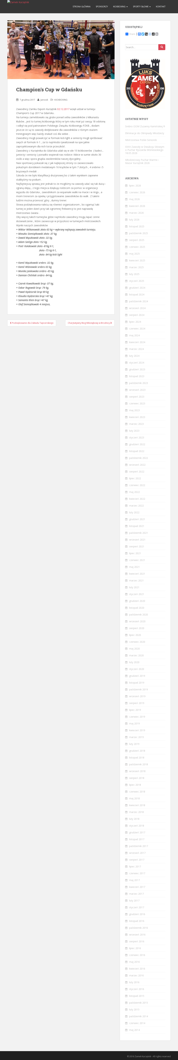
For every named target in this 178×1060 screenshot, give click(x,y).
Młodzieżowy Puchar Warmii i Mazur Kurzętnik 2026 (141, 161)
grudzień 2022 (137, 444)
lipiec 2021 (135, 553)
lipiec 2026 (135, 185)
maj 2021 (134, 566)
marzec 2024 (136, 349)
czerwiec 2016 (137, 955)
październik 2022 (138, 458)
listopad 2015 (136, 995)
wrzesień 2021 (137, 539)
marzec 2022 (136, 505)
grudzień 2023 (137, 369)
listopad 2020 (136, 607)
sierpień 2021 (136, 546)
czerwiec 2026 (137, 192)
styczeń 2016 (136, 989)
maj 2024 (134, 335)
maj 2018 (134, 798)
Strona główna (82, 6)
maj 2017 (134, 880)
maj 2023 (134, 410)
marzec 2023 (136, 424)
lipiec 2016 (135, 948)
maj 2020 (134, 648)
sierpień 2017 (136, 859)
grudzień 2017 (137, 832)
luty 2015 (134, 1009)
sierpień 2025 (136, 240)
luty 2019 (134, 744)
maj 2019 (134, 723)
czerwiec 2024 (137, 328)
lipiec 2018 (135, 784)
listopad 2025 (136, 226)
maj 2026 (134, 199)
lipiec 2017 (135, 866)
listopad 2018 (136, 757)
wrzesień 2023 (137, 389)
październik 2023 (138, 383)
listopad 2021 (136, 526)
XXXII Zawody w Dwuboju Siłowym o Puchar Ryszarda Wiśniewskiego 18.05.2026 (144, 150)
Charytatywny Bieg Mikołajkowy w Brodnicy (89, 322)
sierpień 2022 (136, 471)
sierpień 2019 (136, 703)
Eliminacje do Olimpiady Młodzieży (144, 133)
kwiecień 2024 (137, 342)
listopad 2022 (136, 451)
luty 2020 (134, 662)
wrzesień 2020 (137, 621)
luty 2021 (134, 587)
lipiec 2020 (135, 635)
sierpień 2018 (136, 778)
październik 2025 (138, 233)
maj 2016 (134, 961)
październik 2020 (138, 614)
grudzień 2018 (137, 750)
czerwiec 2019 (137, 716)
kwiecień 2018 (137, 805)
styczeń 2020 (136, 669)
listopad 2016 (136, 921)
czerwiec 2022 (137, 485)
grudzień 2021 (137, 519)
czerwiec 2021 (137, 560)
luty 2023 (134, 430)
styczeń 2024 (136, 362)
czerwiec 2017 (137, 873)
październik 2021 (138, 532)
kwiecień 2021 (137, 573)
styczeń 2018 (136, 825)
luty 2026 (134, 219)
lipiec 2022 (135, 478)
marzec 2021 (136, 580)
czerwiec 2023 (137, 403)
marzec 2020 (136, 655)
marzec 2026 (136, 212)
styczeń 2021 (136, 594)
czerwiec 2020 (137, 641)
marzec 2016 (136, 975)
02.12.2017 (63, 109)
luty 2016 (134, 982)
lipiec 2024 (135, 321)
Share (132, 34)
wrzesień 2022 (137, 464)
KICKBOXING (119, 6)
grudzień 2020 (137, 601)
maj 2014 (134, 1030)
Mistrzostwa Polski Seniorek (141, 140)
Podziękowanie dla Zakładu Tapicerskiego (32, 322)
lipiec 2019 (135, 709)
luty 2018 (134, 818)
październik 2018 (138, 764)
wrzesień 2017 (137, 852)
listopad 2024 (136, 294)
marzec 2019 (136, 737)
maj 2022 (134, 492)
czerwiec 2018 (137, 791)
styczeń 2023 (136, 437)
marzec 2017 (136, 893)
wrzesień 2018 (137, 771)
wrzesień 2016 (137, 934)
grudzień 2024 (137, 287)
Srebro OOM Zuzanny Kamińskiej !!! (145, 126)
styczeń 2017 (136, 907)
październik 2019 (138, 689)
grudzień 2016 (137, 914)
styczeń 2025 (136, 281)
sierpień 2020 (136, 628)
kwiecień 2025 (137, 260)
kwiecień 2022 (137, 498)
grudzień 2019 (137, 675)
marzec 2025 (136, 267)
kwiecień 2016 (137, 968)
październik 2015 (138, 1002)
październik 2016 (138, 927)
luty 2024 (134, 355)
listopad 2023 (136, 376)
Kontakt (160, 6)
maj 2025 (134, 253)
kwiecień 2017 (137, 887)
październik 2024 (138, 301)
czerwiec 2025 (137, 246)
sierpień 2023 (136, 396)
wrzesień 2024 (137, 308)
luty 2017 (134, 900)
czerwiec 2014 (137, 1023)
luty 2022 (134, 512)
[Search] (161, 47)
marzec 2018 (136, 812)
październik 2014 (138, 1016)
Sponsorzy (102, 6)
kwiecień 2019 (137, 730)
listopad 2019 (136, 682)
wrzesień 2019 (137, 696)
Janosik (44, 99)
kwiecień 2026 (137, 206)
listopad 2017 (136, 839)
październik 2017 (138, 846)
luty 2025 (134, 274)
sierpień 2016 (136, 941)
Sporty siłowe (141, 6)
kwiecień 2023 (137, 417)
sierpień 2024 (136, 315)
